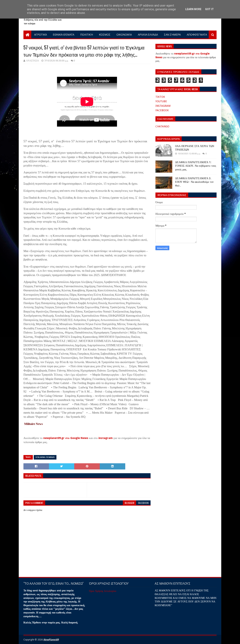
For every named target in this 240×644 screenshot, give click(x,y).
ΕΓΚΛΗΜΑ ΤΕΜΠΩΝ (45, 457)
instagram (105, 438)
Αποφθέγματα (197, 34)
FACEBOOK (162, 110)
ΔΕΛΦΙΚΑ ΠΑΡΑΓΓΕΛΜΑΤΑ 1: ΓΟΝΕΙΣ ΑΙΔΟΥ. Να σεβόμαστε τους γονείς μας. (195, 166)
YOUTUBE (161, 101)
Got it (209, 9)
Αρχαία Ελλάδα (148, 34)
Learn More (193, 9)
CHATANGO (162, 126)
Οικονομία (124, 34)
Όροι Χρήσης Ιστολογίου (102, 591)
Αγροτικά (40, 34)
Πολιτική (86, 34)
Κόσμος (104, 34)
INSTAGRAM (162, 105)
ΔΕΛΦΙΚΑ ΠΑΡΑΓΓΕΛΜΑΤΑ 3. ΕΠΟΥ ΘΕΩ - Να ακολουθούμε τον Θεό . (194, 182)
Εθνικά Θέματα (63, 34)
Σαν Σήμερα (172, 34)
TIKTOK (160, 96)
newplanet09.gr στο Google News (65, 438)
